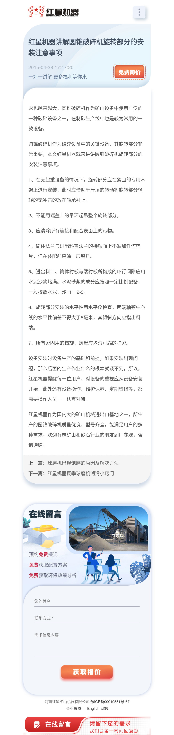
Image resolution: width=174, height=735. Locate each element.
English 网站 (97, 708)
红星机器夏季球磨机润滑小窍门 (80, 473)
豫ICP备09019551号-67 (109, 701)
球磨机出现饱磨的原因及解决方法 (83, 462)
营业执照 (73, 708)
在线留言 (58, 724)
